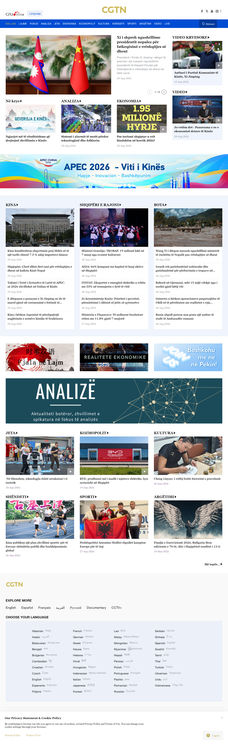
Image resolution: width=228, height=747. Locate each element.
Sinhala (164, 637)
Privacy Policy (12, 735)
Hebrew (82, 655)
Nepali (121, 655)
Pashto (121, 679)
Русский (75, 607)
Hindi (79, 661)
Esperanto (44, 685)
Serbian (165, 631)
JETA (10, 433)
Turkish (164, 667)
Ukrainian (168, 673)
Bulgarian (44, 655)
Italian (81, 679)
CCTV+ (117, 607)
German (83, 637)
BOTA (159, 205)
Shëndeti (16, 497)
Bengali (40, 649)
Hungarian (84, 667)
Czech (40, 673)
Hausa (81, 649)
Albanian (41, 631)
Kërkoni (210, 23)
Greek (82, 643)
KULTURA (163, 433)
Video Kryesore (189, 37)
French (82, 631)
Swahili (165, 649)
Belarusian (45, 643)
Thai (161, 661)
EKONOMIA (128, 101)
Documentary (96, 607)
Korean (82, 691)
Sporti (87, 497)
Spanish (165, 643)
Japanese (84, 685)
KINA (11, 205)
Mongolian (126, 643)
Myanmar (128, 649)
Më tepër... (212, 564)
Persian (123, 661)
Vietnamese (169, 685)
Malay (126, 637)
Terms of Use (33, 735)
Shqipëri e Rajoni (99, 205)
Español (27, 607)
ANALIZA (70, 101)
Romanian (125, 685)
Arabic (40, 637)
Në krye (13, 101)
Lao (119, 631)
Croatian (42, 667)
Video (178, 92)
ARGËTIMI (164, 497)
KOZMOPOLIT (93, 433)
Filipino (41, 691)
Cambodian (42, 661)
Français (44, 607)
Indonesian (89, 673)
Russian (124, 691)
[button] (149, 92)
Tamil (162, 655)
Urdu (161, 679)
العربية (60, 607)
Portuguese (127, 673)
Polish (122, 667)
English (11, 607)
